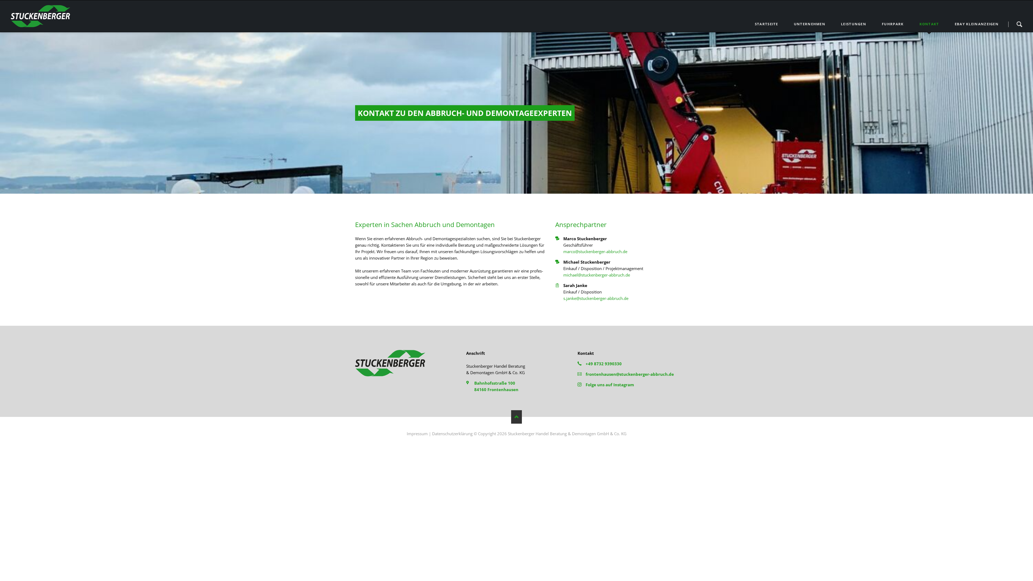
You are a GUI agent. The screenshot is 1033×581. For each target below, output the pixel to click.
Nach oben (516, 417)
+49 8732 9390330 (604, 363)
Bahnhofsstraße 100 (494, 383)
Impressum (417, 433)
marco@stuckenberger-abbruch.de (595, 251)
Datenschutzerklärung (452, 433)
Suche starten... (1019, 24)
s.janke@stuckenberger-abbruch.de (595, 298)
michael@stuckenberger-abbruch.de (596, 275)
